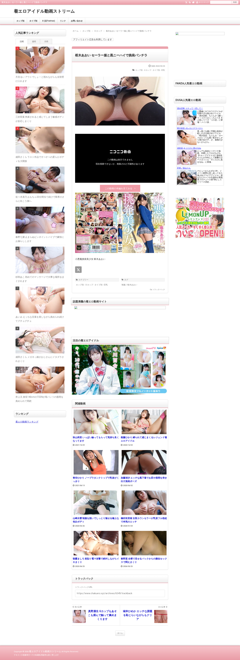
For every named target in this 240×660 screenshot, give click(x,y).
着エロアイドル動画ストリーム (44, 11)
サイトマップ (204, 2)
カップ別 (20, 21)
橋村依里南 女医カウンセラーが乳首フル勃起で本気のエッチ (144, 520)
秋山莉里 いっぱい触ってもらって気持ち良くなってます (96, 439)
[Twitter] (186, 2)
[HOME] (193, 2)
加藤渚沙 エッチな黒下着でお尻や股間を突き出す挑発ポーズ (144, 479)
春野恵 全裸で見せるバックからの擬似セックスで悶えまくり (144, 560)
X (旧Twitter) (48, 21)
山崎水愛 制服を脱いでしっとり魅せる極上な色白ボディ (96, 520)
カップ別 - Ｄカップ (143, 70)
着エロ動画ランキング (27, 421)
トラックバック (158, 290)
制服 (124, 285)
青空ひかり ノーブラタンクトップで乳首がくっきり (96, 479)
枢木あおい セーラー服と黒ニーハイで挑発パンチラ (111, 55)
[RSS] (190, 2)
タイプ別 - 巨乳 (159, 70)
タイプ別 (33, 21)
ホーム (120, 633)
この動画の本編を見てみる (118, 188)
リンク (63, 21)
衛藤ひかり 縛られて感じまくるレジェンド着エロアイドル (144, 439)
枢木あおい (132, 285)
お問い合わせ (77, 21)
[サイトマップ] (197, 2)
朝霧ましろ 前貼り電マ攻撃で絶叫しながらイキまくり (96, 560)
